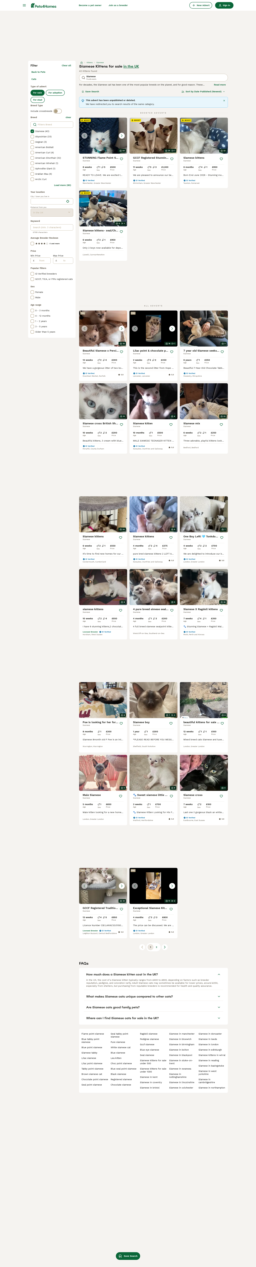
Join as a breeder (118, 5)
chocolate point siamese (94, 1079)
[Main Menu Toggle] (24, 5)
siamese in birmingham (181, 1044)
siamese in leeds (208, 1039)
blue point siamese (91, 1047)
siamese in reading (209, 1060)
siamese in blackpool (180, 1055)
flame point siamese (92, 1033)
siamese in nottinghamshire (178, 1075)
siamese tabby (89, 1052)
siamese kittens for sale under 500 (153, 1062)
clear (68, 117)
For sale (37, 92)
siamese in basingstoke (211, 1065)
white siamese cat (121, 1047)
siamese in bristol (150, 1087)
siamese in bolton (179, 1049)
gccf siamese (147, 1044)
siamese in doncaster (210, 1033)
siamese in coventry (151, 1082)
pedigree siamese (149, 1039)
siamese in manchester (182, 1033)
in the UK (131, 66)
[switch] (57, 111)
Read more (220, 84)
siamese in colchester (181, 1087)
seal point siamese (91, 1084)
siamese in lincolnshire (181, 1082)
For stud (37, 100)
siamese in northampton (212, 1087)
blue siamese (118, 1052)
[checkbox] (32, 131)
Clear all (66, 65)
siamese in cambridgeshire (207, 1081)
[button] (103, 136)
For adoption (55, 92)
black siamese (118, 1074)
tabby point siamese (92, 1068)
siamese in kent (148, 1077)
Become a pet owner (90, 5)
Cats (33, 79)
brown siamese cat (91, 1074)
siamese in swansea (180, 1068)
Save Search (92, 91)
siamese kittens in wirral (212, 1055)
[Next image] (122, 136)
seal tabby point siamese (119, 1035)
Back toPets (38, 72)
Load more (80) (62, 185)
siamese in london (209, 1044)
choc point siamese (121, 1063)
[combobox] (48, 201)
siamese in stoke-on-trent (181, 1062)
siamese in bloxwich (180, 1039)
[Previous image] (84, 136)
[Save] (121, 159)
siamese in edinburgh (210, 1049)
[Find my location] (68, 201)
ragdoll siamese (148, 1033)
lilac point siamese (91, 1063)
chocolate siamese (121, 1084)
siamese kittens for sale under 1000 (153, 1070)
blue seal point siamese (123, 1068)
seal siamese (147, 1055)
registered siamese (121, 1079)
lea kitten (116, 1058)
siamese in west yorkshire (207, 1072)
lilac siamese (88, 1058)
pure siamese (118, 1042)
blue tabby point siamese (90, 1040)
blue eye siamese (149, 1049)
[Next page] (165, 947)
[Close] (224, 100)
